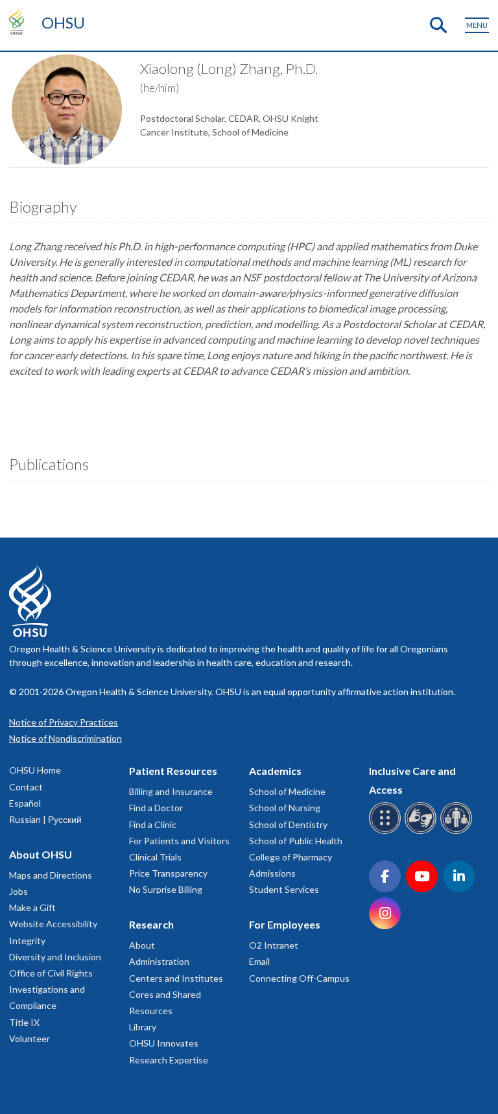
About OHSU (40, 854)
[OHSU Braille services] (387, 831)
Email (259, 961)
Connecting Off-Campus (299, 978)
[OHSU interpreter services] (458, 831)
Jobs (18, 891)
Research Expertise (168, 1059)
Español (25, 803)
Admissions (272, 873)
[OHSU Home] (19, 22)
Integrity (27, 940)
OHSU (63, 22)
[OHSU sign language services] (422, 831)
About (142, 945)
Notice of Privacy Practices (63, 722)
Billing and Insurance (171, 791)
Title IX (24, 1022)
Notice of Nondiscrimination (65, 738)
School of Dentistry (288, 824)
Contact (26, 786)
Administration (159, 961)
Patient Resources (173, 770)
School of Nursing (284, 807)
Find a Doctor (156, 807)
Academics (275, 770)
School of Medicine (287, 791)
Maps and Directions (50, 875)
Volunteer (29, 1038)
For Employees (284, 924)
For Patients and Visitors (179, 840)
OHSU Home (35, 770)
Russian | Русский (45, 819)
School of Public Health (295, 840)
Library (142, 1026)
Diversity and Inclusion (55, 956)
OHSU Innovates (163, 1043)
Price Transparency (168, 873)
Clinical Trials (155, 856)
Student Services (284, 889)
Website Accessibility (53, 923)
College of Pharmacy (290, 856)
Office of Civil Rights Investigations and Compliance (51, 989)
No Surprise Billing (165, 889)
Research (151, 924)
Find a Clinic (152, 824)
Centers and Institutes (176, 978)
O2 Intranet (273, 945)
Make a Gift (32, 907)
